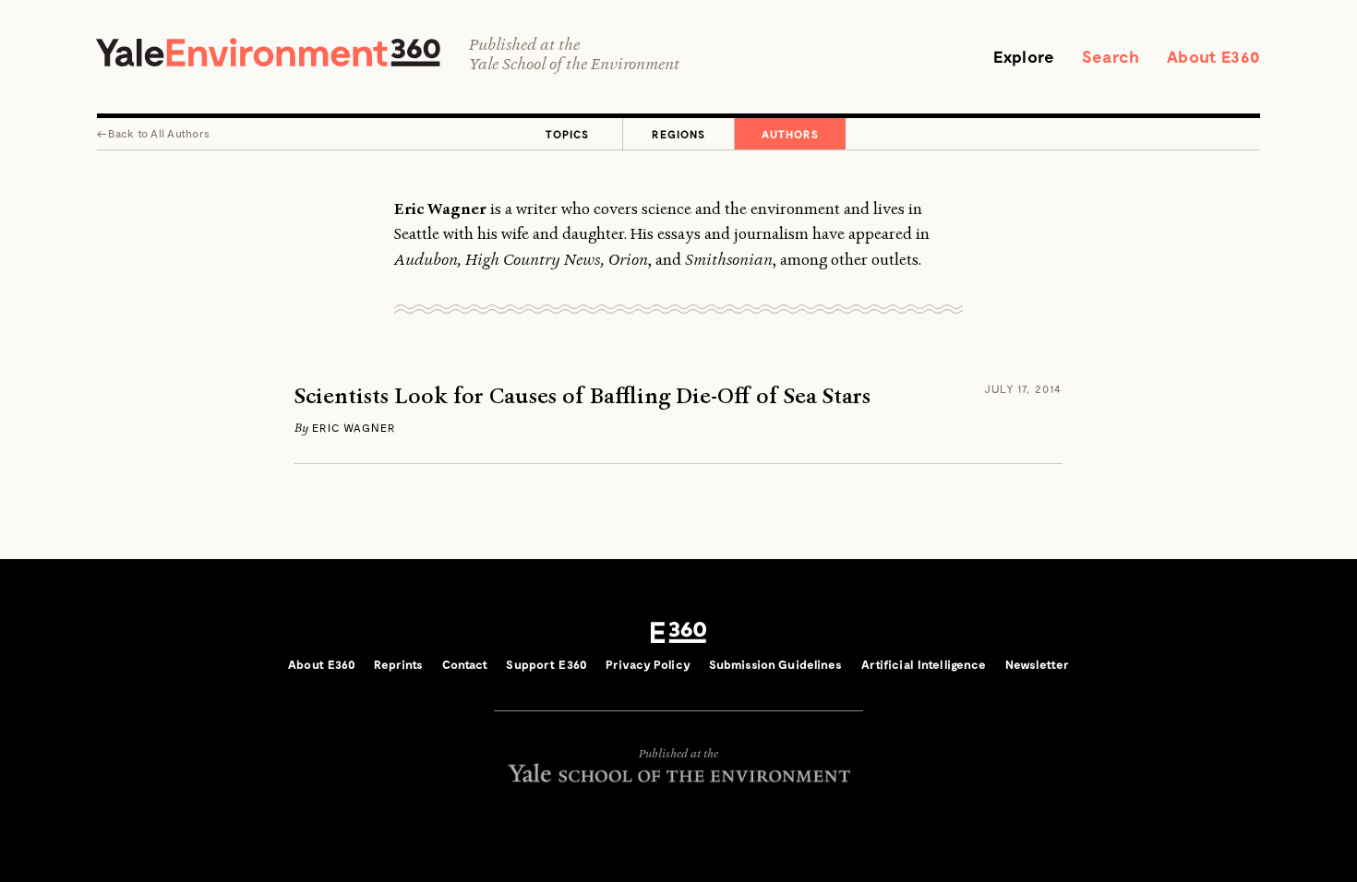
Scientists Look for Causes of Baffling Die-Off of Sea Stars (582, 396)
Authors (790, 133)
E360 (678, 632)
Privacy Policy (648, 664)
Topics (567, 133)
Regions (678, 133)
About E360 (1213, 56)
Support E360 (546, 664)
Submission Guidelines (776, 664)
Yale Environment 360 (268, 52)
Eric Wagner (354, 427)
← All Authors (153, 132)
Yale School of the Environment (574, 64)
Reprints (398, 664)
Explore (1023, 56)
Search (1110, 56)
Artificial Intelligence (924, 664)
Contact (465, 664)
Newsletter (1037, 664)
